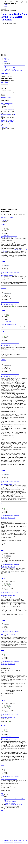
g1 (1, 110)
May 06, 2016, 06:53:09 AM (8, 595)
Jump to (3, 807)
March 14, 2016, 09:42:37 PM (8, 376)
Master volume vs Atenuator (8, 125)
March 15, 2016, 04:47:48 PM (8, 484)
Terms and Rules (17, 840)
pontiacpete (9, 105)
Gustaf (2, 504)
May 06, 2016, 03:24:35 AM (8, 567)
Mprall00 (3, 725)
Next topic (11, 217)
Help (11, 840)
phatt (2, 550)
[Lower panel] (9, 63)
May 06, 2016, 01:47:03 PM (8, 634)
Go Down (3, 220)
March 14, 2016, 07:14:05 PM (8, 345)
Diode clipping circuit (6, 114)
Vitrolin (3, 224)
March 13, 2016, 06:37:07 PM (8, 237)
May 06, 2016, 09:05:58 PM (8, 717)
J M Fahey (10, 121)
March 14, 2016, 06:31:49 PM (8, 304)
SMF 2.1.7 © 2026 (8, 842)
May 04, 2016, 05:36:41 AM (8, 518)
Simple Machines (18, 842)
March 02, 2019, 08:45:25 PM (8, 739)
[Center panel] (7, 63)
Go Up (2, 795)
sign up (6, 82)
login (2, 82)
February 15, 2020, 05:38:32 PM (9, 779)
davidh (2, 765)
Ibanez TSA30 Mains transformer (9, 236)
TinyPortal (6, 840)
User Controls (5, 73)
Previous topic (4, 217)
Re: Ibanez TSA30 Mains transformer (10, 272)
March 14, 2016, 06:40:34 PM (8, 324)
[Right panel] (5, 63)
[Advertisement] (14, 39)
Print (2, 218)
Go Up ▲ (24, 840)
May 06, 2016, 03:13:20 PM (8, 664)
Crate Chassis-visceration (7, 109)
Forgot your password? (6, 97)
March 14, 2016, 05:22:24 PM (8, 275)
